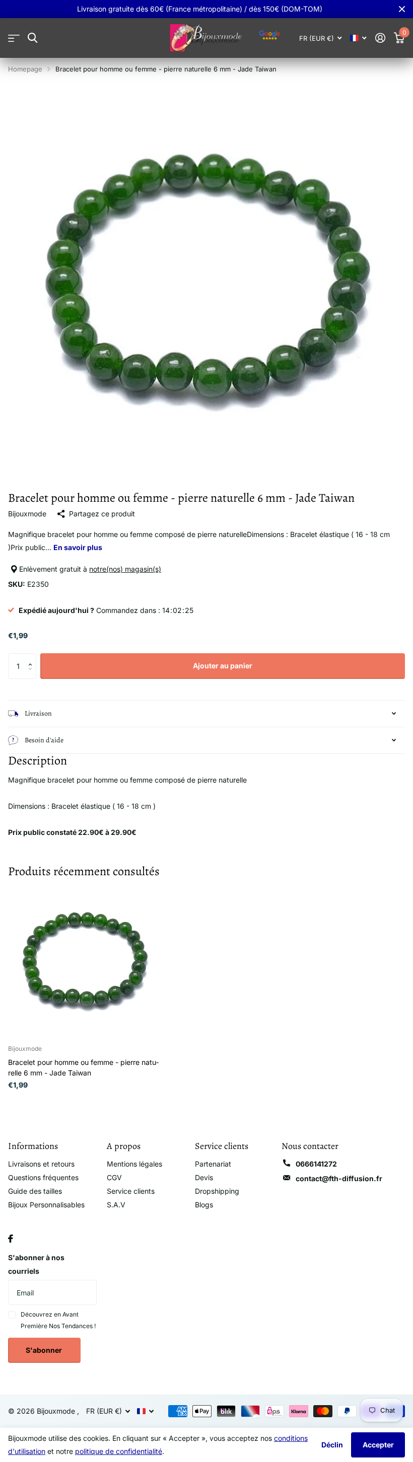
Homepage (25, 69)
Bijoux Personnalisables (46, 1204)
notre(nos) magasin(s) (125, 569)
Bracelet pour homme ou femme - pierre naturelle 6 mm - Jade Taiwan (83, 1067)
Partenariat (213, 1164)
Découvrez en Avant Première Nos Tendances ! (58, 1320)
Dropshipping (217, 1191)
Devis (204, 1177)
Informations (33, 1146)
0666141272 (316, 1164)
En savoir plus (77, 547)
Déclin (332, 1444)
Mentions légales (134, 1164)
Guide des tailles (35, 1191)
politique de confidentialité (118, 1451)
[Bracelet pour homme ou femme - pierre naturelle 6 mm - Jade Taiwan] (84, 960)
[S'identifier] (380, 38)
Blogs (204, 1204)
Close (402, 9)
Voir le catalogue (14, 38)
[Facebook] (10, 1239)
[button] (32, 657)
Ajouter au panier (222, 665)
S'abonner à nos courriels (36, 1264)
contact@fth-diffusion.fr (339, 1178)
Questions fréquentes (43, 1177)
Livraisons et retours (41, 1164)
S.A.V (116, 1204)
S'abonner (44, 1350)
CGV (114, 1177)
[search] (32, 38)
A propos (124, 1146)
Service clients (131, 1191)
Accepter (378, 1444)
